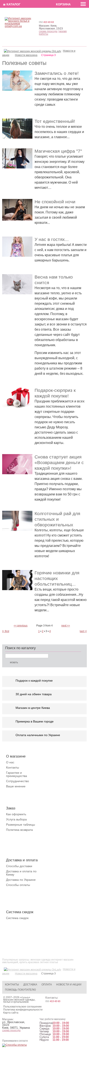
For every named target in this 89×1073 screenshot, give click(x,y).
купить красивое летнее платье (38, 962)
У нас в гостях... (52, 239)
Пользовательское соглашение (22, 1006)
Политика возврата (19, 829)
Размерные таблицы (20, 824)
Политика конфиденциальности (23, 1009)
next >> (65, 625)
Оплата (46, 984)
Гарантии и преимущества (16, 774)
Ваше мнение (15, 786)
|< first (5, 631)
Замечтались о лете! (57, 73)
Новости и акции (68, 984)
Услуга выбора (16, 819)
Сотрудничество (17, 781)
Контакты (12, 767)
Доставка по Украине (21, 879)
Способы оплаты (18, 885)
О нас (10, 762)
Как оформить (16, 814)
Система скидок (17, 918)
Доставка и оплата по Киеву (21, 873)
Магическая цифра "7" (58, 151)
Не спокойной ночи (55, 201)
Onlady (25, 997)
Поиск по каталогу (20, 648)
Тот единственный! (55, 121)
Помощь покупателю (20, 989)
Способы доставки (19, 866)
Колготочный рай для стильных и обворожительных (57, 519)
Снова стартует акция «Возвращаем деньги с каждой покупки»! (59, 462)
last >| (83, 631)
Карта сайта (10, 1012)
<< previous (20, 625)
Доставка (30, 984)
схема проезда (48, 31)
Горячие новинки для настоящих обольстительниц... (57, 578)
